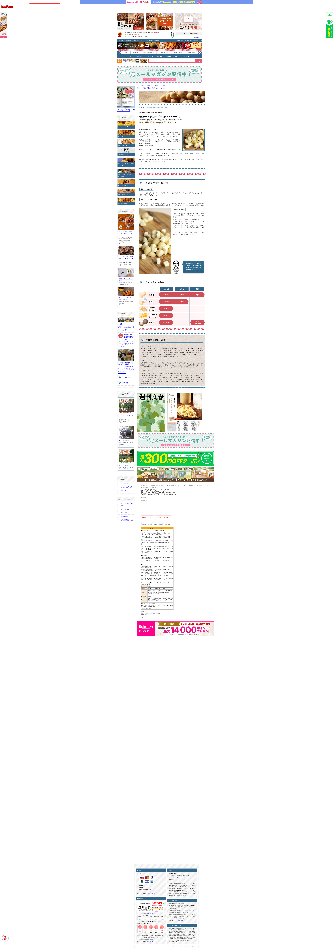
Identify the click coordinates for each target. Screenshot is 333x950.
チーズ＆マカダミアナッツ (163, 85)
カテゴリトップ (141, 85)
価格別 (148, 87)
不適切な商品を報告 (165, 524)
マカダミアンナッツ (161, 88)
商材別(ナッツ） (150, 85)
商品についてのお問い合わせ (149, 524)
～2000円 (153, 87)
